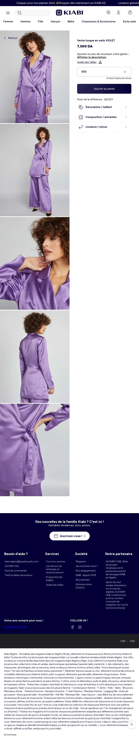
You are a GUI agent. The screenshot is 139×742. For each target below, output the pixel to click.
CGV (132, 641)
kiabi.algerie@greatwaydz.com (21, 561)
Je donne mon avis (15, 626)
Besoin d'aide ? (16, 554)
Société (81, 554)
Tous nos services (55, 561)
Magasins (81, 561)
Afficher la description (91, 57)
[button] (32, 12)
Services (52, 554)
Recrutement (83, 579)
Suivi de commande (15, 570)
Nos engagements (86, 570)
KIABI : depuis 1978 (86, 575)
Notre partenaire (118, 554)
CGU (123, 641)
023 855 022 (12, 566)
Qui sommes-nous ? (87, 566)
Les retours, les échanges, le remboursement (55, 569)
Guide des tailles (86, 62)
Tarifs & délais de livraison (18, 575)
